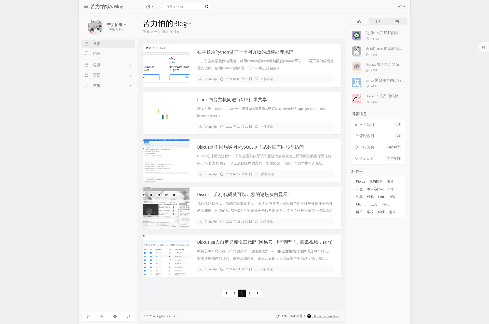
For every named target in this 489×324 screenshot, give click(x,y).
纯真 (359, 197)
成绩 (381, 212)
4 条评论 (267, 126)
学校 (370, 212)
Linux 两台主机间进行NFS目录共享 (232, 99)
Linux (381, 197)
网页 (359, 212)
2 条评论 (267, 269)
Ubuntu (361, 204)
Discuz (360, 181)
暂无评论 (267, 174)
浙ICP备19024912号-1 (290, 316)
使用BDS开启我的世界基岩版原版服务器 (399, 32)
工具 (374, 204)
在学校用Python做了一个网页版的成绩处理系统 (245, 52)
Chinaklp (211, 79)
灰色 (359, 189)
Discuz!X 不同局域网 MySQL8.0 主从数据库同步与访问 (250, 147)
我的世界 (376, 181)
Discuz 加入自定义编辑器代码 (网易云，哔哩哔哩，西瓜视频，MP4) (264, 242)
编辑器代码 (375, 189)
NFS (392, 197)
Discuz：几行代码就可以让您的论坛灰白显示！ (244, 194)
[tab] (359, 21)
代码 (370, 197)
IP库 (391, 189)
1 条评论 (267, 79)
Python (386, 204)
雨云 (392, 212)
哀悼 (390, 181)
